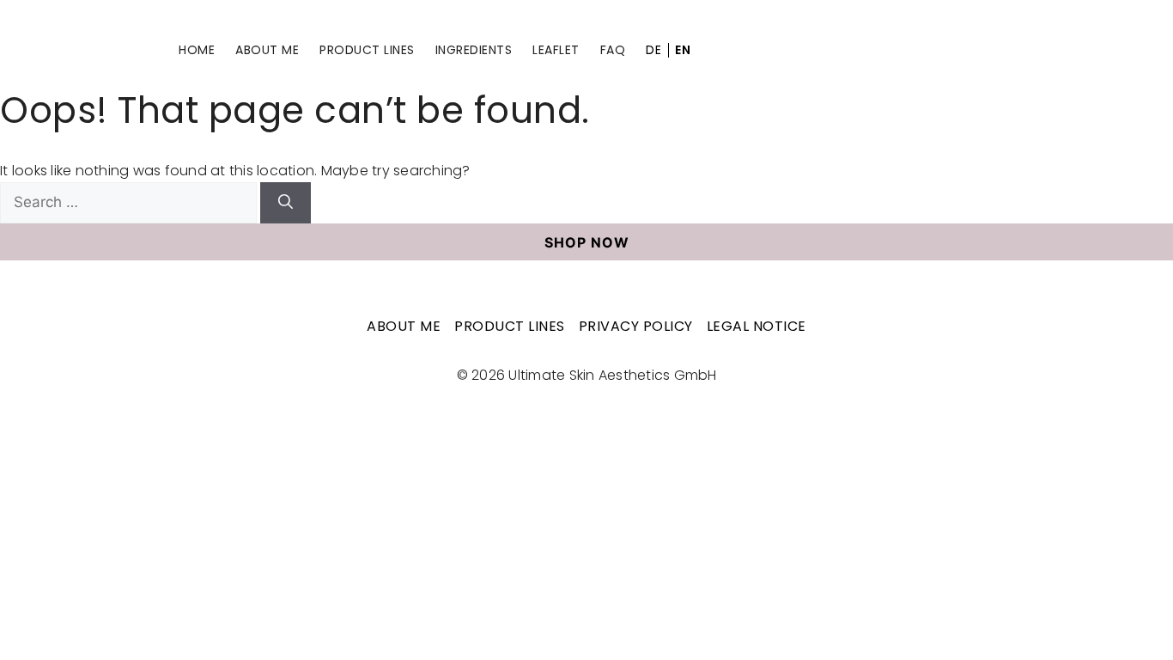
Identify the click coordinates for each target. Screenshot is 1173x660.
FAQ (613, 49)
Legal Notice (756, 326)
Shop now (586, 242)
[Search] (285, 202)
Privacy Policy (636, 326)
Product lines (367, 49)
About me (267, 49)
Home (197, 49)
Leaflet (556, 49)
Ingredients (474, 49)
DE (653, 49)
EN (682, 49)
